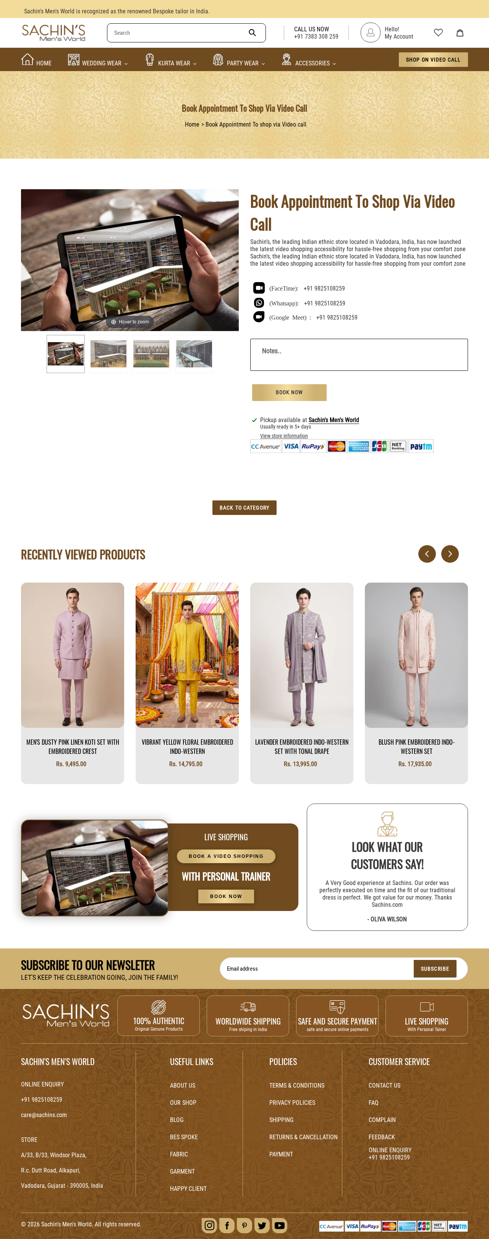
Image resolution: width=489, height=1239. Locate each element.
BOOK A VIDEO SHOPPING (226, 856)
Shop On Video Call (433, 60)
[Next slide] (231, 256)
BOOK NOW (226, 896)
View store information (284, 436)
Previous (422, 554)
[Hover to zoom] (130, 259)
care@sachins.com (44, 1115)
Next (445, 554)
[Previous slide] (28, 256)
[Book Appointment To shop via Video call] (66, 354)
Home (192, 124)
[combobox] (186, 32)
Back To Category (244, 508)
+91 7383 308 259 (316, 36)
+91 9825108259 (324, 288)
